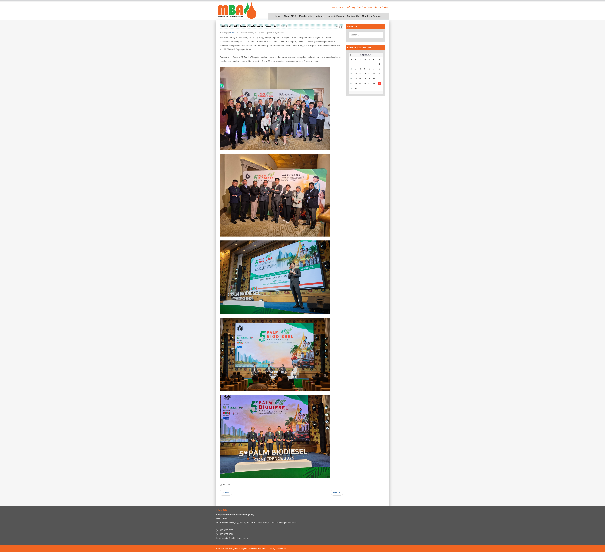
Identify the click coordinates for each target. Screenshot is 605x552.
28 (374, 83)
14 (374, 74)
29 (379, 83)
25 (360, 83)
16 (351, 79)
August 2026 (366, 55)
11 (360, 74)
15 (379, 74)
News (232, 33)
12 (365, 74)
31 (356, 88)
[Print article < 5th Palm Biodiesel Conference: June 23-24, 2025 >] (337, 28)
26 (365, 83)
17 (356, 79)
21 (374, 79)
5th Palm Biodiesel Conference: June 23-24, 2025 (254, 26)
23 (351, 83)
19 (365, 79)
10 (356, 74)
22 (379, 79)
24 (356, 83)
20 (369, 79)
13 (369, 74)
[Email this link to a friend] (340, 28)
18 (360, 79)
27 (369, 83)
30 (351, 88)
